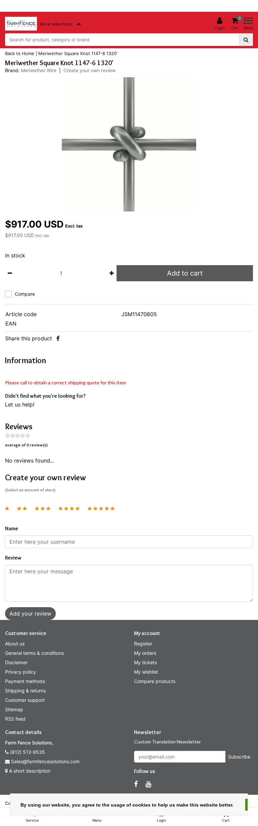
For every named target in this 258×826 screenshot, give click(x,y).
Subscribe (239, 757)
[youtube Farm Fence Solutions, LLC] (148, 784)
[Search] (246, 40)
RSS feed (15, 719)
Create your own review (89, 70)
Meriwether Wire (38, 70)
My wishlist (146, 672)
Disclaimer (16, 662)
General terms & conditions (34, 653)
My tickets (145, 662)
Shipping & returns (25, 690)
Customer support (25, 700)
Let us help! (19, 404)
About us (15, 643)
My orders (145, 653)
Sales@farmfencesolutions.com (45, 761)
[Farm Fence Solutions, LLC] (21, 24)
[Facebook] (57, 338)
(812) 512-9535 (27, 752)
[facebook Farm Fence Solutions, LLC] (136, 784)
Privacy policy (20, 672)
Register (143, 643)
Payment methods (25, 681)
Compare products (154, 681)
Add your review (30, 613)
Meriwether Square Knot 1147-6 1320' (78, 53)
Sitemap (14, 709)
